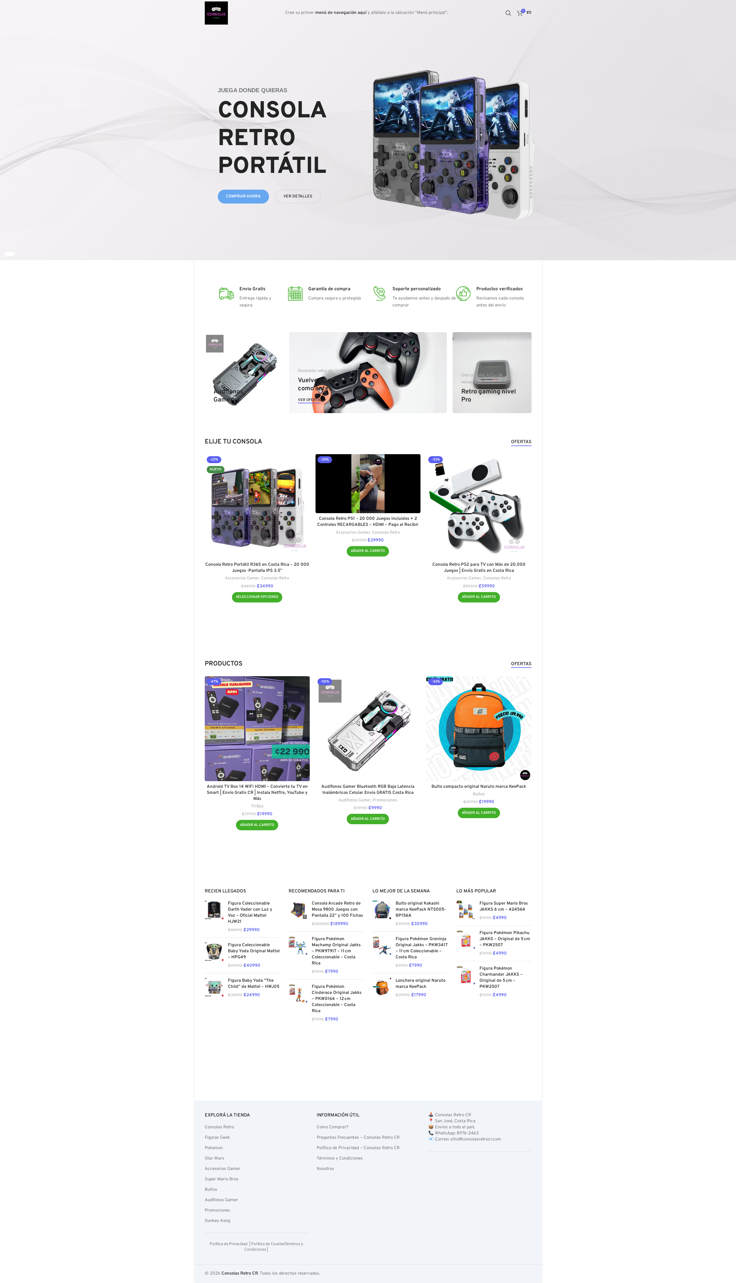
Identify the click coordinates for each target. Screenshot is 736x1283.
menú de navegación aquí (340, 13)
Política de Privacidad (229, 1244)
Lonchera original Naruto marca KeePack (420, 984)
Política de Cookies (267, 1244)
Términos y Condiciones (339, 1158)
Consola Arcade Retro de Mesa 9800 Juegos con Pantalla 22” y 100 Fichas (337, 909)
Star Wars (214, 1158)
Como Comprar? (332, 1127)
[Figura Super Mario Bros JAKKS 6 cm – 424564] (465, 911)
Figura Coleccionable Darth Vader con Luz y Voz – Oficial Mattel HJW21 (250, 913)
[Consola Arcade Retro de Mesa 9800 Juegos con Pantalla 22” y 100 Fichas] (298, 914)
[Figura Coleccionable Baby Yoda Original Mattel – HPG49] (214, 955)
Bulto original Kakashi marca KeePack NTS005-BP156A (421, 909)
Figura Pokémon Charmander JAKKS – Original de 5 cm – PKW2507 (501, 978)
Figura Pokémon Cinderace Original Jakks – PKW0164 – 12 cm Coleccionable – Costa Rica (336, 999)
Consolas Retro (275, 578)
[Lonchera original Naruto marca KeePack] (381, 988)
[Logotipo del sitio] (216, 13)
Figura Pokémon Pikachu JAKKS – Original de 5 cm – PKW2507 (504, 939)
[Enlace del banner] (244, 372)
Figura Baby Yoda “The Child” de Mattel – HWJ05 (253, 984)
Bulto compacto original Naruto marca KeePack (478, 787)
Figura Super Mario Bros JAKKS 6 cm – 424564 (503, 906)
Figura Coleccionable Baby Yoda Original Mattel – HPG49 (254, 951)
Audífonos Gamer (354, 800)
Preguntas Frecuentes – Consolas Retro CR (357, 1137)
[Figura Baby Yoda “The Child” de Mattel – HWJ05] (214, 988)
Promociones (385, 800)
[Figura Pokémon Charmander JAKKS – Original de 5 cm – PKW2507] (465, 982)
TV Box (257, 806)
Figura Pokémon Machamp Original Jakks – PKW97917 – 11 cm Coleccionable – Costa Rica (336, 951)
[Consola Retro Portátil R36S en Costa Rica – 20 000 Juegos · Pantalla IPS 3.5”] (257, 506)
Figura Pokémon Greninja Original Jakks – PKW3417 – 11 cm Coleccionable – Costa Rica (422, 948)
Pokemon (214, 1148)
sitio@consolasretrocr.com (475, 1139)
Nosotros (325, 1169)
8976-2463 (468, 1133)
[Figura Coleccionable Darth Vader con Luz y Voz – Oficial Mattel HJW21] (214, 917)
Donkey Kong (217, 1221)
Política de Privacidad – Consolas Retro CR (357, 1148)
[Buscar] (508, 13)
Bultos (479, 794)
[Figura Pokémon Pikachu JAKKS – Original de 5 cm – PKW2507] (465, 943)
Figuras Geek (217, 1137)
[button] (368, 551)
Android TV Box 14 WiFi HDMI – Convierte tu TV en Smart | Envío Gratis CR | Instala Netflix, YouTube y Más (257, 793)
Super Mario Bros (221, 1179)
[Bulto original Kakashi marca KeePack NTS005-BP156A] (381, 914)
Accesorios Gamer (242, 578)
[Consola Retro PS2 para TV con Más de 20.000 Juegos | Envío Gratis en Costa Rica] (478, 506)
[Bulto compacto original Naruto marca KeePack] (478, 728)
